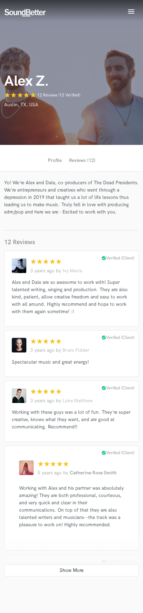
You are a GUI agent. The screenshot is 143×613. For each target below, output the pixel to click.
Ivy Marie (72, 271)
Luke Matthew (77, 401)
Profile (55, 160)
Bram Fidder (76, 350)
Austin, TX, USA (21, 105)
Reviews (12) (82, 160)
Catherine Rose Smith (93, 473)
